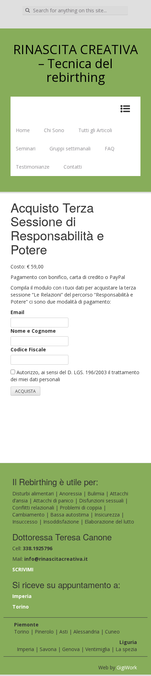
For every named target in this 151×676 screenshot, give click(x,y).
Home (23, 130)
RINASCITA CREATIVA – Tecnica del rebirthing (75, 63)
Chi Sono (54, 130)
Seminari (25, 148)
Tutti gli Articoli (95, 130)
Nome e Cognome (33, 330)
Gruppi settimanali (70, 148)
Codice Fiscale (28, 349)
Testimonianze (33, 166)
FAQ (109, 148)
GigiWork (127, 667)
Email (17, 312)
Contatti (73, 166)
